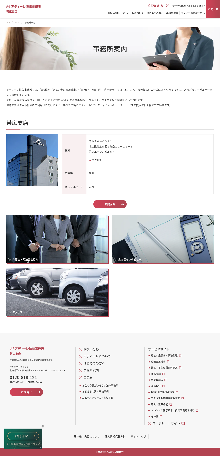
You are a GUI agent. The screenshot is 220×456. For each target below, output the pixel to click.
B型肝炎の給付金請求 (162, 392)
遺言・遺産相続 (159, 404)
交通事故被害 (158, 361)
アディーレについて (97, 356)
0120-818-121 (159, 5)
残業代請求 (157, 379)
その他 (154, 416)
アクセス (97, 160)
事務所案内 (91, 370)
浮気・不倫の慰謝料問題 (164, 367)
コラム (87, 377)
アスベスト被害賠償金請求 (165, 398)
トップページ (12, 22)
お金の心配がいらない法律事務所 (100, 385)
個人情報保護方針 (115, 436)
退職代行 (156, 386)
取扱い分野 (91, 349)
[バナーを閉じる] (43, 426)
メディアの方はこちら (193, 13)
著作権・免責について (87, 436)
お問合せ (213, 9)
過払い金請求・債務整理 (164, 355)
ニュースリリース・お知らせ (97, 397)
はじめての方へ (94, 363)
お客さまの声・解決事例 (95, 391)
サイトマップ (138, 436)
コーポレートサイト (166, 423)
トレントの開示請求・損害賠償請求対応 (172, 410)
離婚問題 (156, 373)
